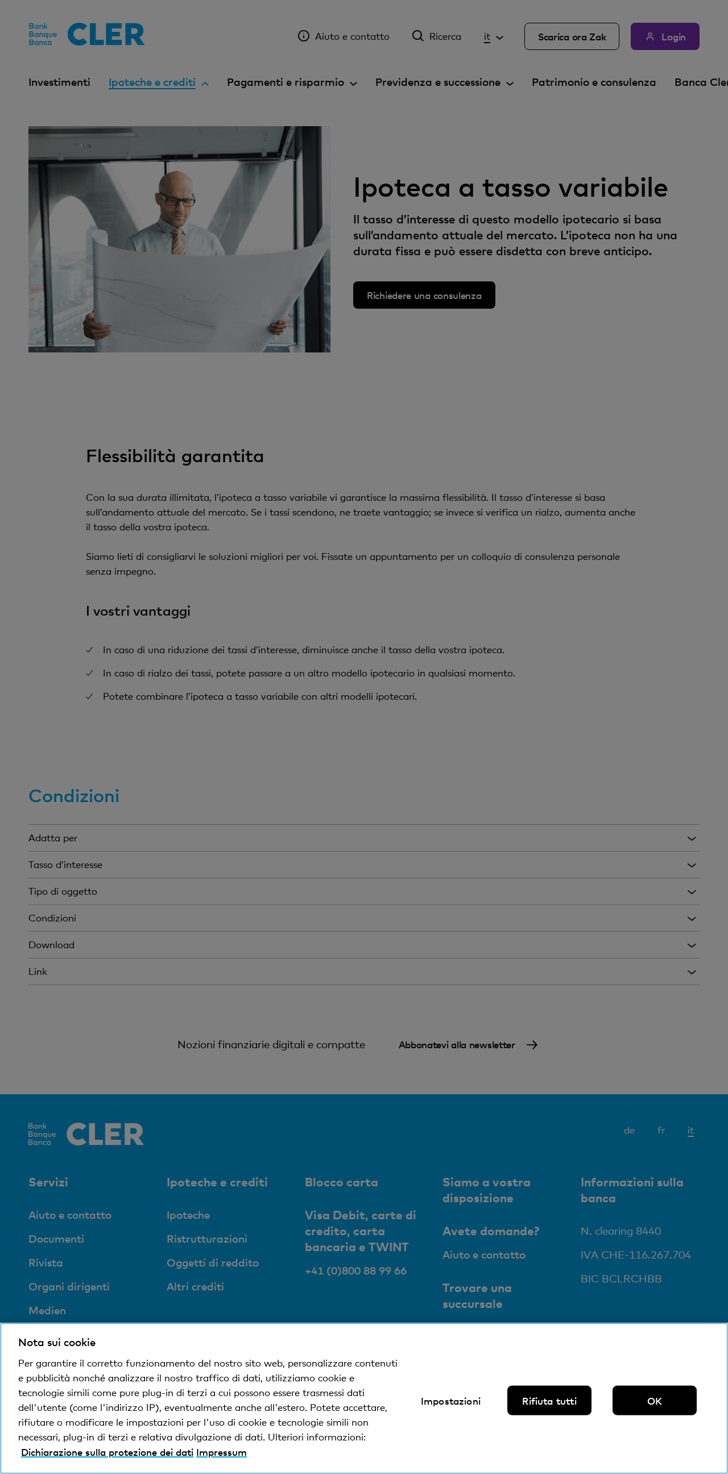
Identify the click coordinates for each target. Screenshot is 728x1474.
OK (654, 1400)
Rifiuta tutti (549, 1400)
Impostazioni (451, 1400)
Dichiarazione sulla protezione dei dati (107, 1452)
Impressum (221, 1452)
